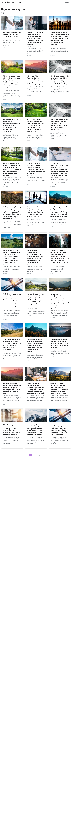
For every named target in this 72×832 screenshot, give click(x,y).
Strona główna (67, 2)
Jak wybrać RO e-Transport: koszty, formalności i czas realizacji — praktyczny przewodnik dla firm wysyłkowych (36, 80)
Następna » (39, 455)
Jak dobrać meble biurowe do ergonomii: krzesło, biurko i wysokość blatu (12, 34)
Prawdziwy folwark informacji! (13, 2)
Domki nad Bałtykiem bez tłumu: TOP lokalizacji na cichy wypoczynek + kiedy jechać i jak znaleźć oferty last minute (59, 343)
